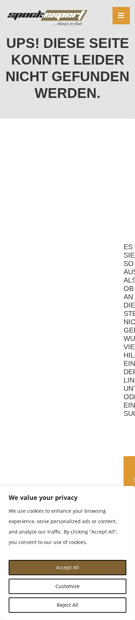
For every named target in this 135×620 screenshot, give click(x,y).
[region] (67, 553)
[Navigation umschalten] (121, 15)
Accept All (67, 567)
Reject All (67, 605)
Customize (67, 586)
